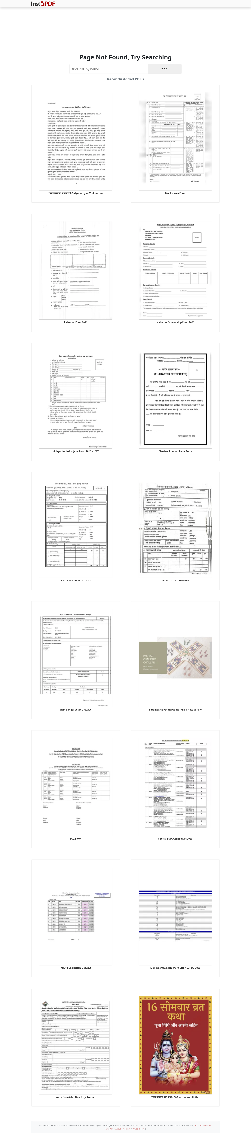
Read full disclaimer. (203, 1125)
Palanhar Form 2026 (75, 322)
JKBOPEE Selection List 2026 (76, 967)
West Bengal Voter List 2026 (76, 709)
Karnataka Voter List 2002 (76, 580)
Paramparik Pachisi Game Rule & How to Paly (175, 709)
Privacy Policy (138, 1128)
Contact (126, 1128)
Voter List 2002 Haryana (175, 580)
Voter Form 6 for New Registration (75, 1097)
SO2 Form (75, 838)
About (118, 1128)
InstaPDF (109, 1128)
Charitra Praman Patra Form (175, 451)
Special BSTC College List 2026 (175, 838)
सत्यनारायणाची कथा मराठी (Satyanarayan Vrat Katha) (76, 193)
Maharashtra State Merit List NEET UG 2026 (175, 967)
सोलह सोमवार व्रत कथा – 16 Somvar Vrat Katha (175, 1097)
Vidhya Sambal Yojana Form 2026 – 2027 (76, 451)
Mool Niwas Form (175, 193)
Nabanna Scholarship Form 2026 (175, 322)
